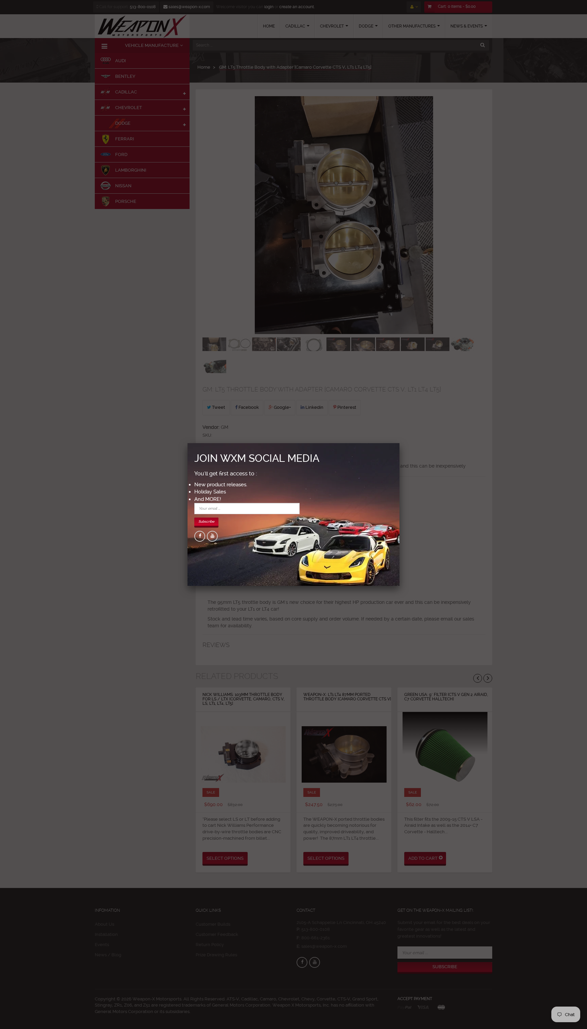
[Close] (399, 443)
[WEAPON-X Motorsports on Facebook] (199, 536)
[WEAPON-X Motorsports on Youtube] (212, 536)
